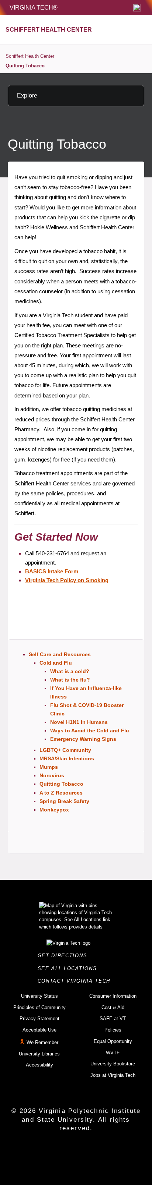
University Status (39, 996)
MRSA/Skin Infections (66, 758)
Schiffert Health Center (30, 56)
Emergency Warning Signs (83, 739)
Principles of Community (39, 1007)
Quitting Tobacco (25, 65)
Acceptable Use (39, 1030)
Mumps (48, 767)
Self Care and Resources (60, 654)
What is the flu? (70, 680)
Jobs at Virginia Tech (112, 1075)
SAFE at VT (113, 1018)
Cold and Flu (55, 663)
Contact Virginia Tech (76, 981)
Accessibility (39, 1065)
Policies (112, 1030)
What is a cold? (69, 671)
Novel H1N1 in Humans (79, 722)
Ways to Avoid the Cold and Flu (89, 730)
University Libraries (39, 1054)
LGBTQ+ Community (65, 750)
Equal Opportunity (113, 1041)
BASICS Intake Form (51, 571)
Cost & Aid (112, 1007)
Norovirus (51, 775)
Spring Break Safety (64, 801)
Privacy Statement (39, 1018)
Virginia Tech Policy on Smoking (66, 580)
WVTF (113, 1052)
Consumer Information (113, 996)
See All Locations (69, 968)
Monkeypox (54, 810)
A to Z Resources (61, 793)
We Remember (42, 1042)
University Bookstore (112, 1063)
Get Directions (64, 955)
